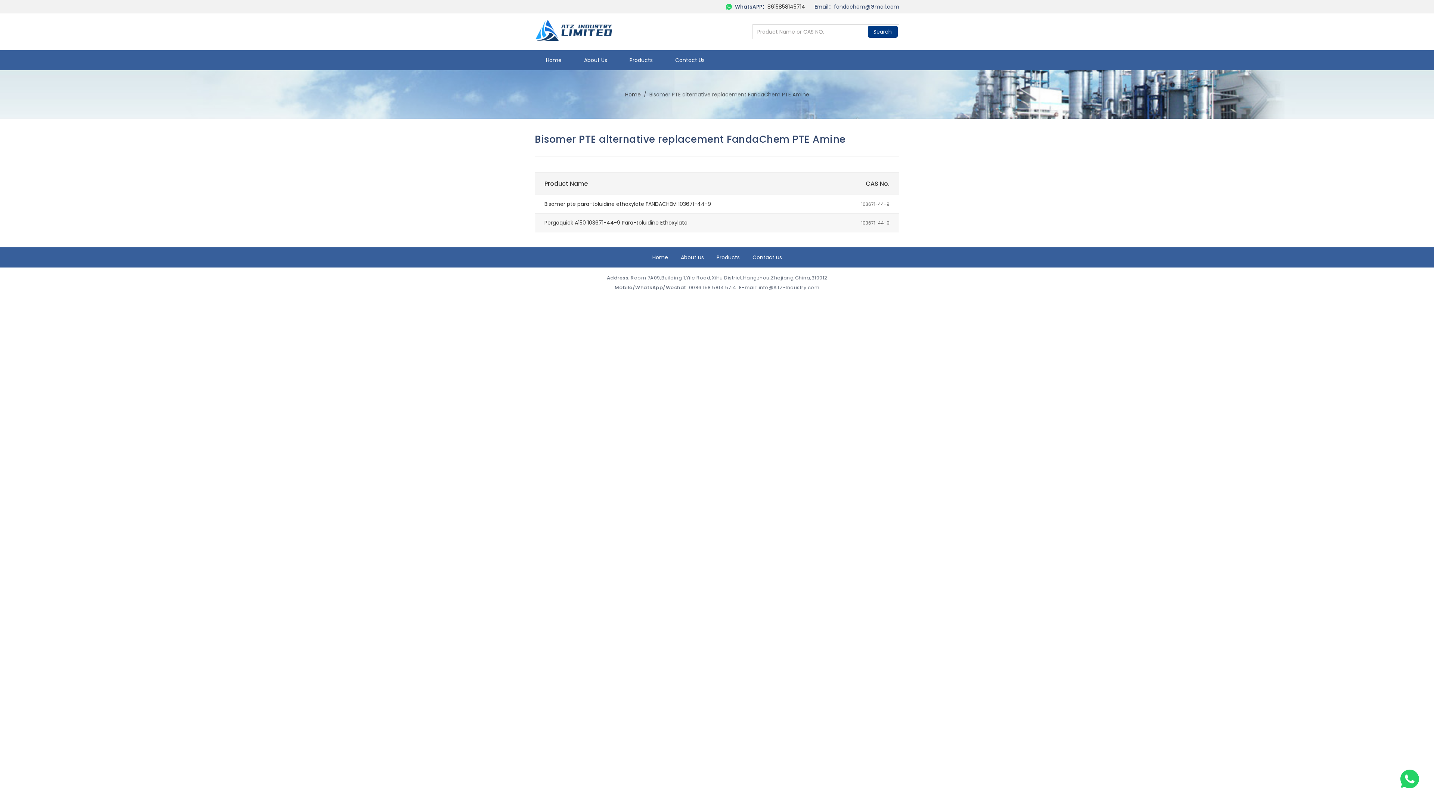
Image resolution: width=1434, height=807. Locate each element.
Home (554, 60)
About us (595, 60)
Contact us (690, 60)
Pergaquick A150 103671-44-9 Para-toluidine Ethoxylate (615, 222)
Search (882, 31)
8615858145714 (786, 6)
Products (641, 60)
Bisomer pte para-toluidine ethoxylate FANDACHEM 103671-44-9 (627, 204)
